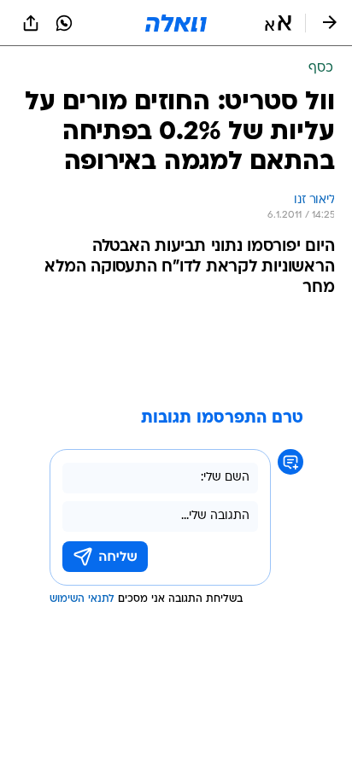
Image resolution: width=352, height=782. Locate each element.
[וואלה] (176, 23)
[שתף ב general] (30, 23)
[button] (278, 23)
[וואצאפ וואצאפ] (64, 23)
